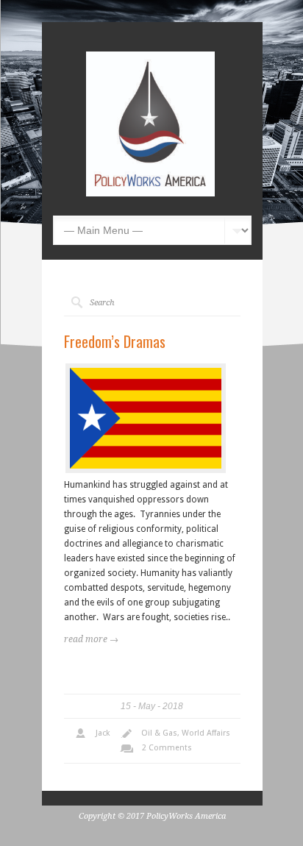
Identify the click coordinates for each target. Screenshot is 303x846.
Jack (103, 733)
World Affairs (206, 733)
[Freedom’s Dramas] (145, 418)
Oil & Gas (159, 733)
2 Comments (167, 748)
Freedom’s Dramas (114, 341)
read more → (91, 639)
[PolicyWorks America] (150, 193)
